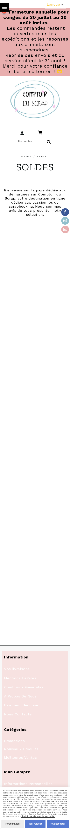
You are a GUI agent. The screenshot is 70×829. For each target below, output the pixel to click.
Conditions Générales (24, 687)
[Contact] (65, 229)
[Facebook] (65, 212)
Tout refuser (35, 823)
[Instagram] (65, 221)
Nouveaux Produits (21, 749)
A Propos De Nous (20, 696)
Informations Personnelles (28, 784)
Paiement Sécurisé (21, 705)
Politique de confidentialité (38, 816)
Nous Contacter (18, 714)
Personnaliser (12, 823)
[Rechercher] (48, 141)
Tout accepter (57, 823)
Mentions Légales (20, 678)
